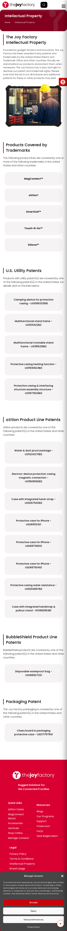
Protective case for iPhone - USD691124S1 (33, 522)
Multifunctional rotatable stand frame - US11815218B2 (33, 344)
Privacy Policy (33, 927)
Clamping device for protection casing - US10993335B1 (33, 301)
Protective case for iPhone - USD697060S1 (33, 544)
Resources (43, 805)
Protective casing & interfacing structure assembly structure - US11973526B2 (33, 389)
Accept (33, 902)
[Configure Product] (60, 923)
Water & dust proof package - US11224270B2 (33, 452)
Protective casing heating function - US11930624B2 (33, 366)
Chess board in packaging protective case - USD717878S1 (33, 732)
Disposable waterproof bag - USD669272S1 (33, 673)
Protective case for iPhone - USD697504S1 (33, 565)
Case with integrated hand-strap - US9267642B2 (33, 501)
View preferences (33, 919)
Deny (33, 911)
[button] (63, 82)
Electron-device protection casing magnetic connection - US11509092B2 (33, 477)
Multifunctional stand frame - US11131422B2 (33, 323)
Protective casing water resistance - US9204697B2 (33, 587)
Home (7, 22)
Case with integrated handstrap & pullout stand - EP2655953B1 (33, 608)
